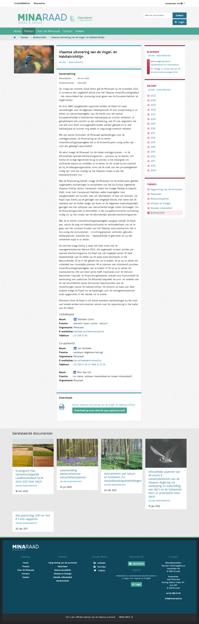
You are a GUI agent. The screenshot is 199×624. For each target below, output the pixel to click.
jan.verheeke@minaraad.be (87, 360)
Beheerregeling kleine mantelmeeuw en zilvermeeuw (164, 63)
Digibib (136, 570)
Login (181, 22)
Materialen (156, 194)
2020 (153, 119)
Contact (67, 31)
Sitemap (25, 556)
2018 (153, 128)
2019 (153, 123)
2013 (153, 151)
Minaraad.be (39, 3)
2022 (153, 109)
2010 (153, 165)
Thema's (29, 31)
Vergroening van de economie (166, 189)
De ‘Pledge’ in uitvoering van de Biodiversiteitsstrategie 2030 (165, 70)
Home (17, 31)
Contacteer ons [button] (173, 3)
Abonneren (138, 563)
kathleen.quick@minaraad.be (89, 331)
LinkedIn (101, 563)
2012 (153, 156)
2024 (153, 100)
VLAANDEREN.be (22, 3)
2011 (153, 161)
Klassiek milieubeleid (161, 208)
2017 (153, 133)
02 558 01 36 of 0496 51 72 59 (89, 364)
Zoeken (79, 31)
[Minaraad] (77, 18)
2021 (153, 114)
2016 (153, 137)
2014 (153, 147)
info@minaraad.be (173, 598)
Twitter (101, 570)
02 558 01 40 (80, 335)
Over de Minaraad (48, 31)
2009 (153, 170)
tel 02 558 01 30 (173, 593)
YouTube (101, 566)
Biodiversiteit (39, 37)
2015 (153, 142)
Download (99, 410)
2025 (153, 95)
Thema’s (62, 556)
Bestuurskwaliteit (160, 198)
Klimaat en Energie (160, 203)
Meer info (124, 617)
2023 (153, 105)
